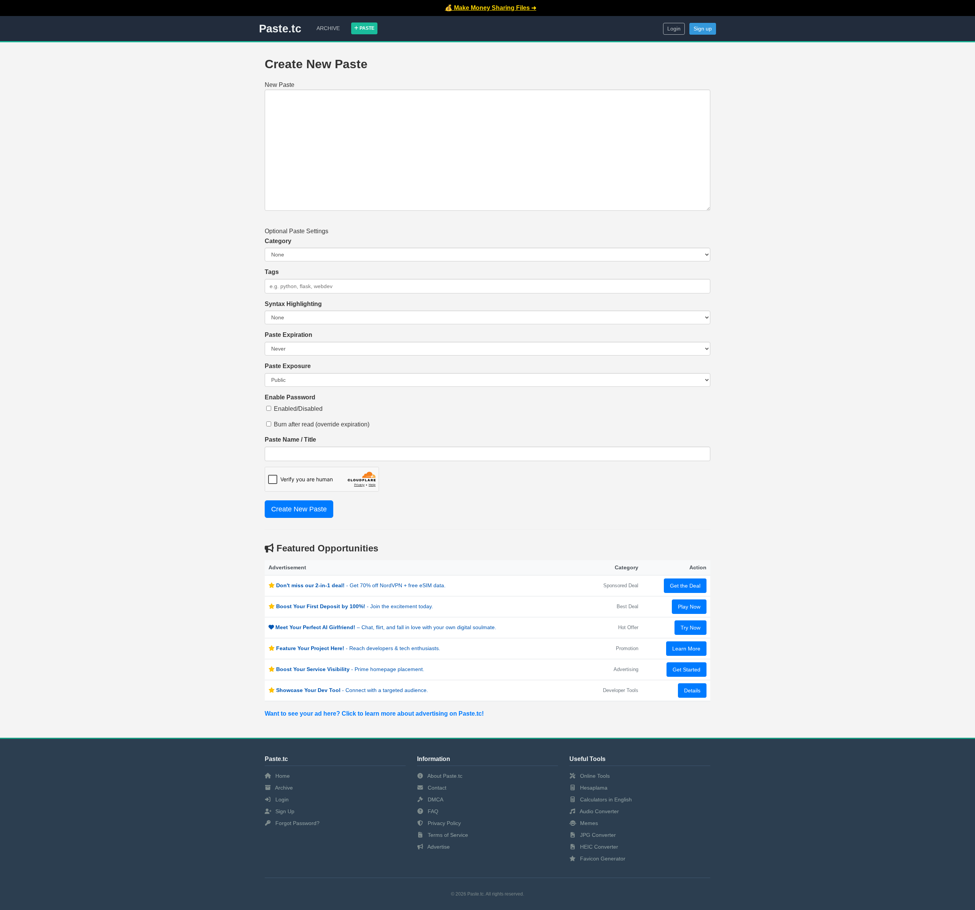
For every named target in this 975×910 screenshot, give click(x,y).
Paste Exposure (288, 366)
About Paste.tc (444, 776)
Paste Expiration (288, 335)
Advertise (438, 847)
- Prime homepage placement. (350, 669)
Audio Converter (599, 811)
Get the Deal (685, 586)
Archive (328, 28)
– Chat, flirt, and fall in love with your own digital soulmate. (385, 627)
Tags (272, 272)
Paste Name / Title (290, 439)
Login (674, 29)
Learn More (686, 649)
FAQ (432, 811)
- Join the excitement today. (354, 606)
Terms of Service (447, 835)
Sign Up (284, 811)
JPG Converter (597, 835)
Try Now (690, 628)
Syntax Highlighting (293, 304)
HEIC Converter (598, 847)
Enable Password (290, 397)
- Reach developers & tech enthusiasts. (358, 648)
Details (692, 690)
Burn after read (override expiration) (321, 424)
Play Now (689, 607)
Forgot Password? (297, 823)
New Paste (279, 85)
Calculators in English (605, 799)
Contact (436, 788)
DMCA (434, 799)
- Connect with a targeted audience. (352, 690)
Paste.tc (280, 28)
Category (278, 241)
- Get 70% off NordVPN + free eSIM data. (361, 585)
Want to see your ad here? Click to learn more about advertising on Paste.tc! (374, 713)
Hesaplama (593, 788)
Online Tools (594, 776)
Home (282, 776)
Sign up (703, 29)
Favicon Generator (602, 859)
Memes (588, 823)
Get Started (686, 669)
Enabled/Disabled (298, 408)
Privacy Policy (443, 823)
